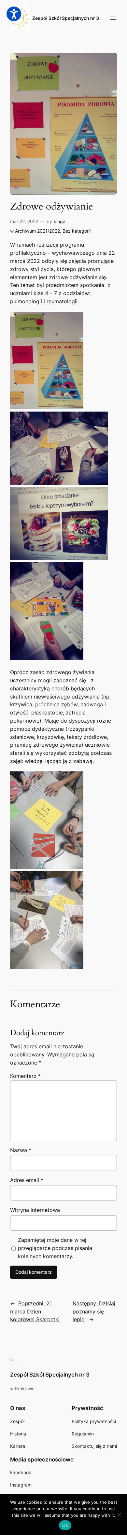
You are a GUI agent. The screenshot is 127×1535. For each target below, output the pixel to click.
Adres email (26, 1180)
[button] (14, 14)
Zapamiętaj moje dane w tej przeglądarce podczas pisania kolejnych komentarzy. (55, 1248)
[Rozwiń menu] (113, 18)
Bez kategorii (77, 231)
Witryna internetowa (35, 1210)
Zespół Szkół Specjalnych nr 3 (65, 18)
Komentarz (25, 1076)
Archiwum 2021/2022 (37, 231)
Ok (65, 1525)
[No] (119, 1514)
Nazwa (20, 1150)
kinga (59, 221)
